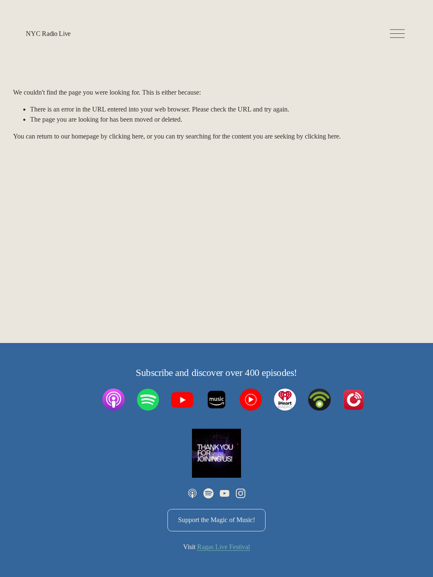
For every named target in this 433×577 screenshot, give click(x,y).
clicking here (126, 136)
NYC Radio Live (48, 33)
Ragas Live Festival (223, 546)
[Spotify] (208, 493)
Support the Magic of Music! (216, 519)
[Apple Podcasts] (192, 493)
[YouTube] (224, 493)
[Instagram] (241, 493)
